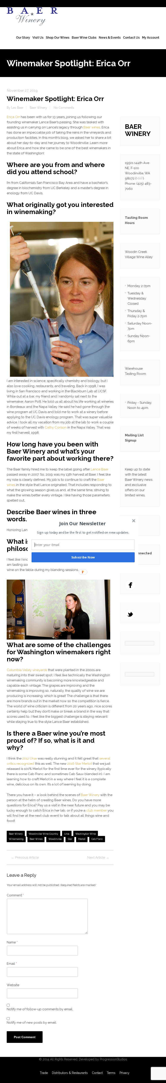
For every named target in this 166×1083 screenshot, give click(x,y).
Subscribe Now (83, 557)
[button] (82, 523)
